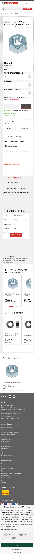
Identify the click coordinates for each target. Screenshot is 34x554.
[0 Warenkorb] (27, 3)
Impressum (3, 451)
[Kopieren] (16, 27)
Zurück (2, 13)
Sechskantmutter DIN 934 (12, 13)
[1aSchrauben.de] (9, 3)
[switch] (6, 535)
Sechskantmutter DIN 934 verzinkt (12, 382)
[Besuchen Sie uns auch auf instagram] (14, 396)
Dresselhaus (28, 27)
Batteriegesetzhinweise (6, 455)
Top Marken (4, 471)
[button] (12, 283)
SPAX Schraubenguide (6, 475)
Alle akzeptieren (17, 545)
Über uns (3, 480)
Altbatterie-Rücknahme (6, 427)
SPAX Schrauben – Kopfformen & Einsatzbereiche (12, 473)
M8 (15, 228)
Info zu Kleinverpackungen (7, 468)
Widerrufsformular (5, 444)
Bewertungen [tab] (13, 182)
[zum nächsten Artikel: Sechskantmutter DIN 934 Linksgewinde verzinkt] (31, 13)
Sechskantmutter (19, 233)
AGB (2, 453)
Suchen (27, 9)
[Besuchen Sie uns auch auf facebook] (10, 396)
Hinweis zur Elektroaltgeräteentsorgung (10, 432)
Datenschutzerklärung (6, 430)
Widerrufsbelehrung (5, 441)
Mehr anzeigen (16, 235)
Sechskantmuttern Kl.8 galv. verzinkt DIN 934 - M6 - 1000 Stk (12, 294)
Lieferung (3, 437)
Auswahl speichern (17, 549)
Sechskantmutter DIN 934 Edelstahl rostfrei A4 (12, 334)
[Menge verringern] (6, 106)
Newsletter (3, 482)
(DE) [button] (27, 110)
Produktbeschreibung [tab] (16, 178)
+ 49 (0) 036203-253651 (7, 405)
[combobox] (17, 77)
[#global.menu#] (31, 3)
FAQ (2, 466)
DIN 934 (16, 237)
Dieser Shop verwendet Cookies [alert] (17, 507)
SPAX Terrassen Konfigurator (7, 478)
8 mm (15, 224)
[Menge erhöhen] (17, 106)
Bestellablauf (4, 464)
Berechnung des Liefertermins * (8, 434)
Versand (12, 67)
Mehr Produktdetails (11, 124)
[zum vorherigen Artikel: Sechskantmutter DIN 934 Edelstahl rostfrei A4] (28, 13)
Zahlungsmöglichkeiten (6, 446)
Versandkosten (4, 448)
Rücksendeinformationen (7, 439)
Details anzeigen (17, 552)
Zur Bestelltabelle (14, 99)
